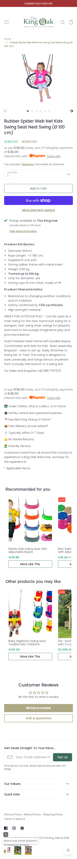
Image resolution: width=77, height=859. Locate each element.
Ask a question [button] (39, 718)
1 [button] (28, 111)
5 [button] (45, 111)
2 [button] (32, 111)
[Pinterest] (22, 828)
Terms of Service (14, 819)
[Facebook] (6, 828)
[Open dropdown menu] (67, 784)
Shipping (27, 164)
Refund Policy (32, 814)
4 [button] (41, 111)
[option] (38, 79)
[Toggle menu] (6, 22)
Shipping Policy (53, 814)
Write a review (38, 708)
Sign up (62, 757)
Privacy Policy (13, 814)
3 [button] (36, 111)
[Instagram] (14, 828)
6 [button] (49, 111)
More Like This (30, 564)
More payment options (38, 210)
